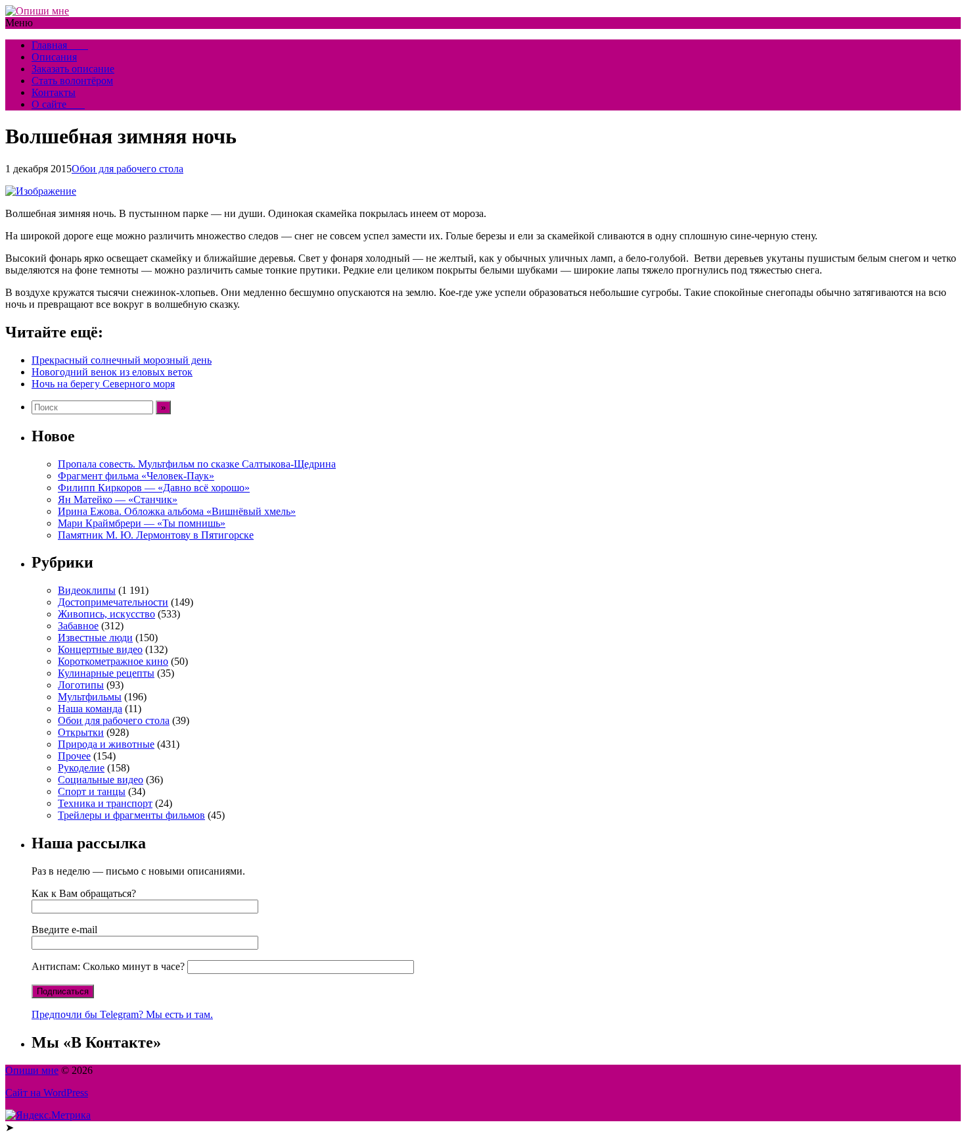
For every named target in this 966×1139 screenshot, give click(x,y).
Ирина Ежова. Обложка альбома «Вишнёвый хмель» (177, 511)
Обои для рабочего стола (127, 168)
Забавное (78, 625)
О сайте (58, 104)
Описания (54, 56)
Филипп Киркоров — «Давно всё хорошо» (154, 487)
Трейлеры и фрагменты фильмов (131, 815)
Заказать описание (73, 68)
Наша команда (90, 708)
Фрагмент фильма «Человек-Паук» (136, 475)
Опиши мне (31, 1070)
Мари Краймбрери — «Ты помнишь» (141, 523)
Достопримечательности (113, 602)
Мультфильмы (90, 696)
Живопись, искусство (106, 613)
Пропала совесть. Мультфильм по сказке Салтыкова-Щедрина (197, 464)
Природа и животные (106, 744)
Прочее (74, 756)
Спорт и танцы (92, 791)
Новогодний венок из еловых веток (112, 371)
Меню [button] (19, 22)
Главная (60, 45)
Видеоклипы (87, 590)
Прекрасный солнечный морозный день (122, 360)
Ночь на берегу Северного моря (103, 383)
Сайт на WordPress (46, 1092)
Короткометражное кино (113, 661)
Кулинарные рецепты (106, 673)
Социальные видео (100, 779)
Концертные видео (100, 649)
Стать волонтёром (72, 80)
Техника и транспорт (105, 803)
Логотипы (81, 685)
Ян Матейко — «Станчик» (117, 499)
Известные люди (95, 637)
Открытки (81, 732)
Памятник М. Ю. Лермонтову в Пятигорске (156, 535)
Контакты (54, 92)
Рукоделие (81, 767)
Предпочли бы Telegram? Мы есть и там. (122, 1014)
